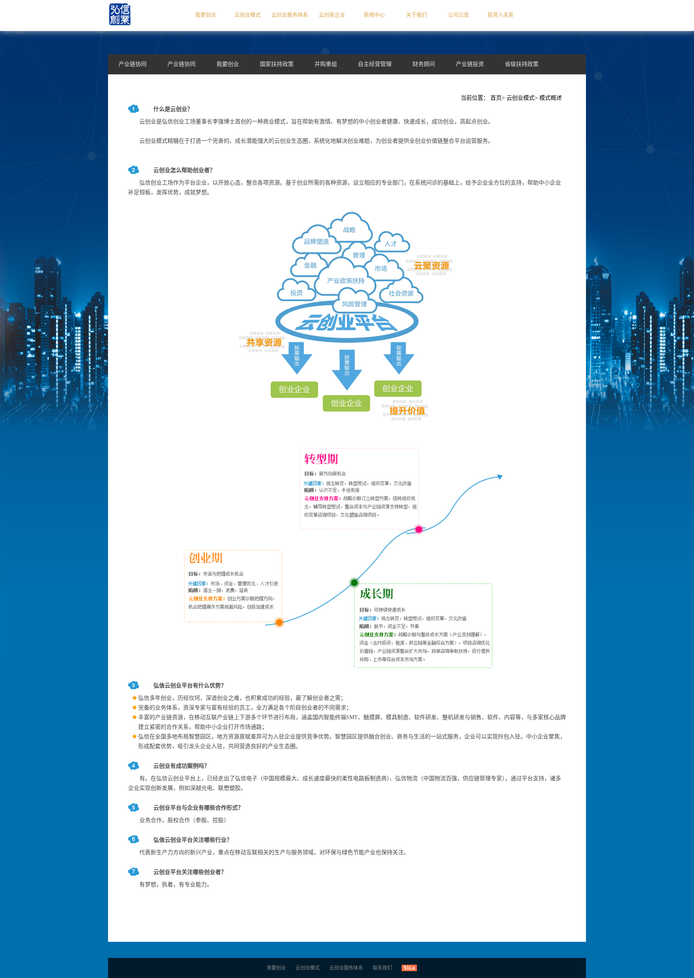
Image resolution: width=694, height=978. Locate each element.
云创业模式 (248, 15)
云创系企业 (332, 15)
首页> (497, 98)
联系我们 (382, 968)
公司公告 (458, 15)
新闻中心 (374, 15)
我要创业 (205, 15)
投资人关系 (501, 15)
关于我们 (416, 15)
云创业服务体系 (289, 15)
